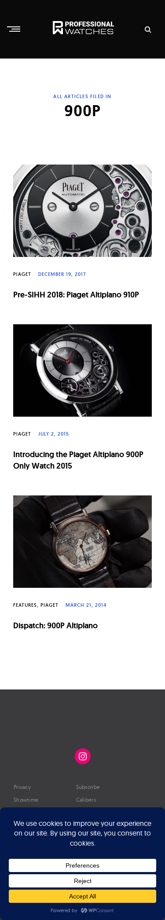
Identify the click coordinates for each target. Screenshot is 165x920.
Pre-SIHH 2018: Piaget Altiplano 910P (76, 295)
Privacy (22, 787)
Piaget (22, 274)
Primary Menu (14, 29)
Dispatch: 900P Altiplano (55, 625)
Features (25, 605)
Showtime (26, 799)
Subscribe (88, 787)
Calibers (86, 799)
